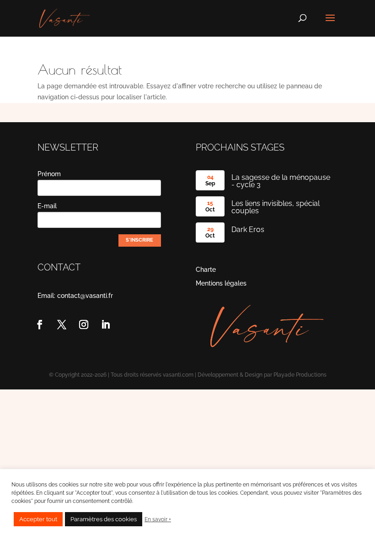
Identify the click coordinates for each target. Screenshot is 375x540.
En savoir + (158, 519)
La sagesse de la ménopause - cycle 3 (280, 181)
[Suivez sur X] (62, 324)
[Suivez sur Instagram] (84, 324)
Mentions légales (221, 283)
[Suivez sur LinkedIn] (105, 324)
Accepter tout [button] (38, 519)
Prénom (49, 174)
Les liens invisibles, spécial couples (275, 207)
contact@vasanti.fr (85, 295)
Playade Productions (300, 375)
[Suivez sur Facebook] (40, 324)
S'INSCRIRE (139, 240)
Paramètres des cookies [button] (103, 519)
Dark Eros (247, 229)
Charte (206, 269)
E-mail (47, 206)
